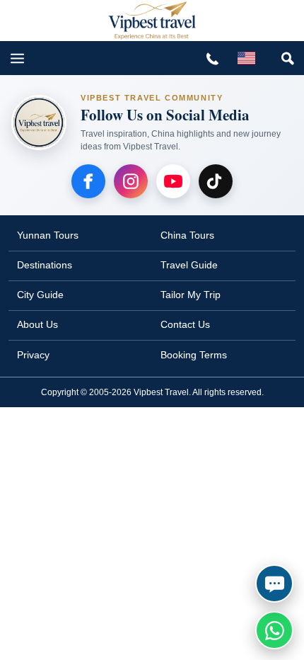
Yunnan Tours (47, 235)
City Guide (40, 294)
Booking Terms (193, 354)
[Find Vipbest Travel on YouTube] (173, 181)
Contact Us (185, 324)
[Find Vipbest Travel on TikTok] (216, 181)
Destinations (44, 265)
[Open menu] (17, 58)
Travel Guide (189, 265)
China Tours (187, 235)
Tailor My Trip (190, 294)
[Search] (287, 58)
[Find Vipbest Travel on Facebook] (88, 181)
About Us (37, 324)
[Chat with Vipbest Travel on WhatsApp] (274, 630)
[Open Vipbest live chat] (274, 583)
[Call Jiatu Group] (212, 58)
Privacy (33, 354)
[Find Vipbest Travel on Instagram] (131, 181)
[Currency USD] (246, 58)
